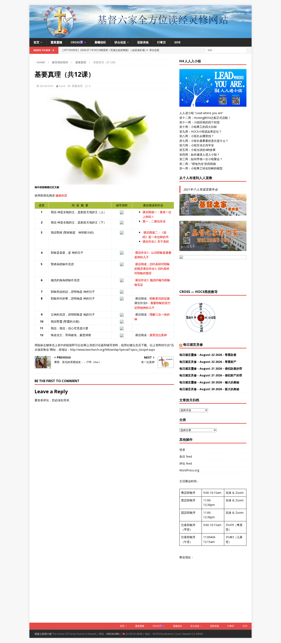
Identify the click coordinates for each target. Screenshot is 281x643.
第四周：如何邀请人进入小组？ (199, 154)
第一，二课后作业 (154, 221)
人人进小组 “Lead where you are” (201, 113)
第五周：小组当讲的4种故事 (197, 150)
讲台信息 (120, 42)
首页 (36, 42)
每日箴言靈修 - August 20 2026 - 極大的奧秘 (209, 382)
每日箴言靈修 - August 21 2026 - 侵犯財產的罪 (210, 368)
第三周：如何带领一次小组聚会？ (201, 159)
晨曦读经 (100, 42)
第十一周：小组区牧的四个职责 (199, 122)
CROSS (75, 42)
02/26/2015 (46, 86)
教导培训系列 (60, 62)
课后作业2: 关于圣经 (156, 241)
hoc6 (62, 86)
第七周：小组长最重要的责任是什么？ (203, 141)
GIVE (177, 42)
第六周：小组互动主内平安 (196, 145)
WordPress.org (189, 470)
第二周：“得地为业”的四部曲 (197, 164)
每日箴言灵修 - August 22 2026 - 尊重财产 (207, 362)
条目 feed (185, 456)
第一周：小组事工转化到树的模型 (201, 168)
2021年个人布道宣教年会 (200, 189)
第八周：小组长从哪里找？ (196, 136)
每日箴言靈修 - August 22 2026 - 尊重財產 (207, 355)
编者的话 (61, 195)
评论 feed (185, 463)
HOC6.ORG (113, 634)
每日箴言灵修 (193, 344)
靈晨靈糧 (56, 42)
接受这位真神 (158, 335)
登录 (66, 400)
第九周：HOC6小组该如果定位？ (200, 131)
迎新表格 (143, 42)
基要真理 (77, 86)
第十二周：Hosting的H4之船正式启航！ (205, 118)
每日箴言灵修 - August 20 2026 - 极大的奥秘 (209, 389)
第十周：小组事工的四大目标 (198, 127)
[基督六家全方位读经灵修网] (140, 35)
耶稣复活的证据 (160, 298)
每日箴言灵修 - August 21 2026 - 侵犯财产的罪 (210, 375)
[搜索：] (225, 50)
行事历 (161, 42)
